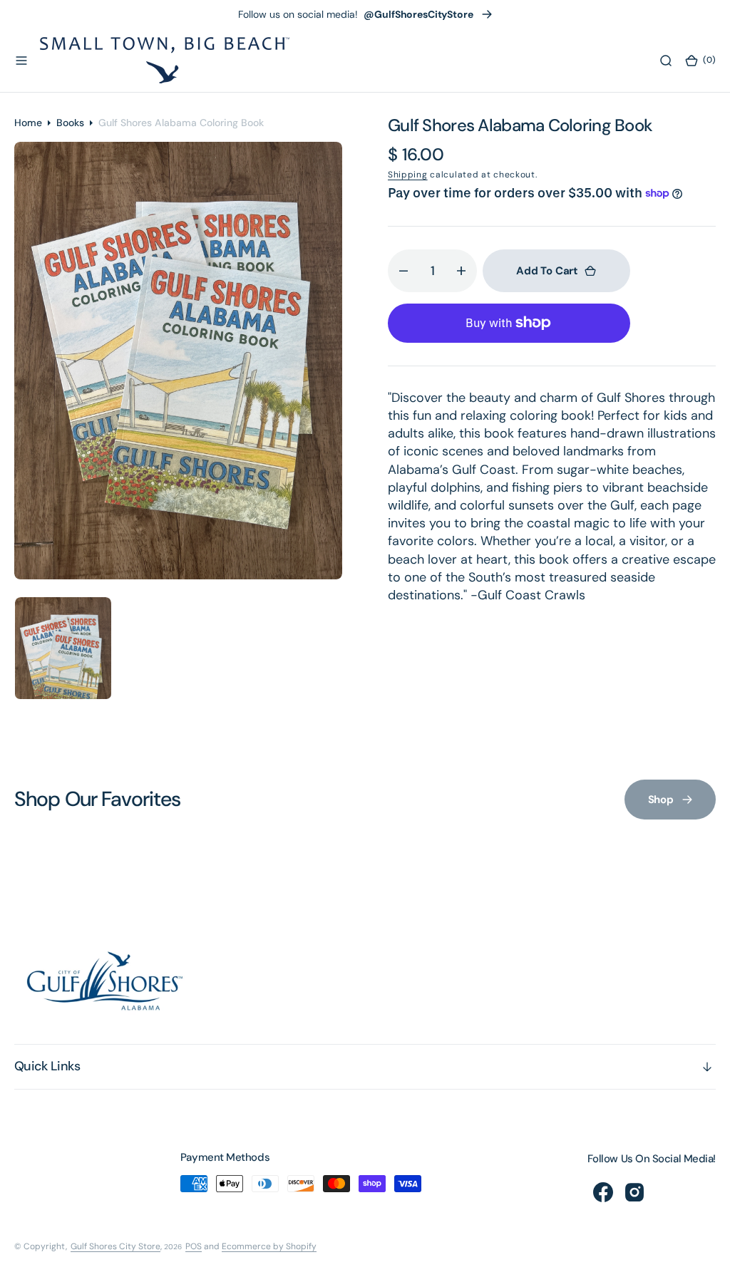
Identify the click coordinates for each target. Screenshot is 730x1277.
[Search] (666, 60)
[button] (21, 60)
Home (28, 122)
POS (193, 1246)
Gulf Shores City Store (115, 1246)
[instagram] (634, 1192)
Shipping (408, 174)
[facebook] (603, 1192)
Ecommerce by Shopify (269, 1246)
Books (70, 122)
